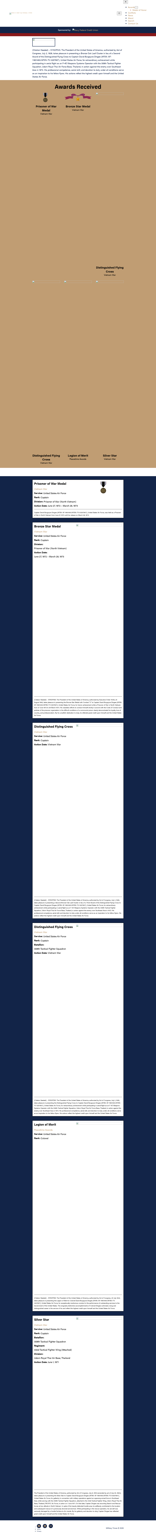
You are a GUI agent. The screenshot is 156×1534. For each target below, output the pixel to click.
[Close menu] (125, 2)
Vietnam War (46, 113)
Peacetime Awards (78, 458)
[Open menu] (119, 13)
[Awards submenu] (136, 7)
